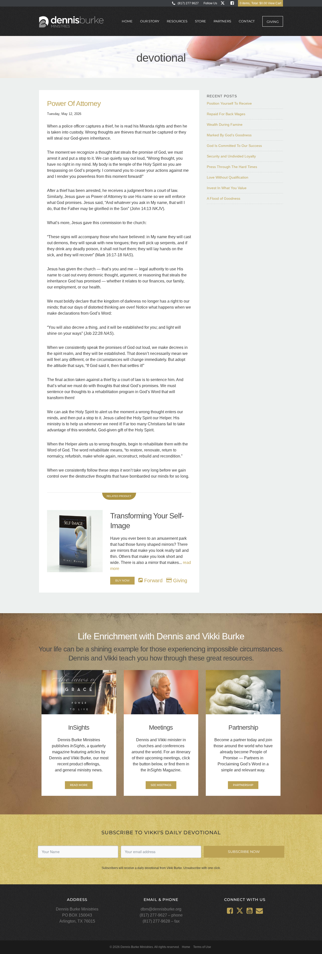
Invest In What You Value (227, 188)
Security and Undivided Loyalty (231, 156)
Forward (153, 580)
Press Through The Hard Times (232, 167)
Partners (222, 21)
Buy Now (122, 580)
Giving (273, 22)
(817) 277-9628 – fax (161, 921)
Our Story (149, 21)
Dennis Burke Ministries (71, 22)
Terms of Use (202, 947)
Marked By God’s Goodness (229, 135)
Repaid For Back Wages (226, 114)
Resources (177, 21)
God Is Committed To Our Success (234, 146)
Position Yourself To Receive (229, 103)
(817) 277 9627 (188, 3)
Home (127, 21)
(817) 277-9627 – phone (161, 915)
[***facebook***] (233, 3)
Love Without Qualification (227, 177)
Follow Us (210, 3)
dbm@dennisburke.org (161, 909)
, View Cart (260, 3)
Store (200, 21)
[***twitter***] (224, 3)
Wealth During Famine (225, 124)
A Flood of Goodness (223, 198)
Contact (247, 21)
